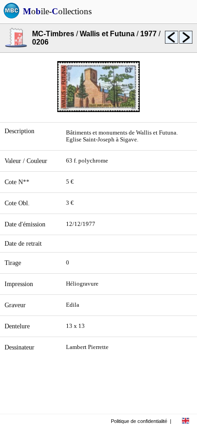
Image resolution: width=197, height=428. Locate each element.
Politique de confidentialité (139, 421)
